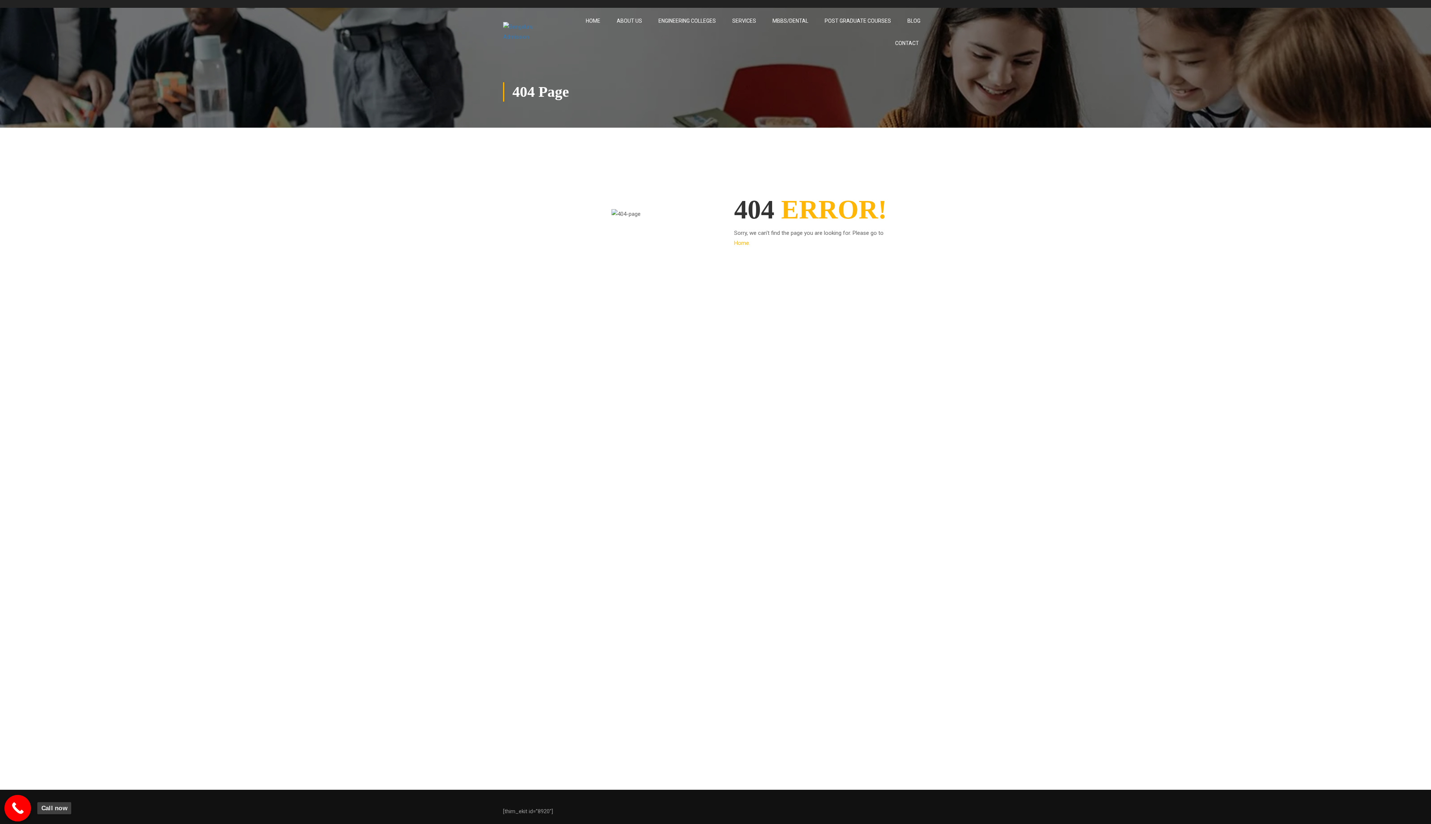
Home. (742, 243)
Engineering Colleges (687, 21)
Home (593, 21)
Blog (913, 21)
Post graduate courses (858, 21)
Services (744, 21)
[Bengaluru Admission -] (531, 32)
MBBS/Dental (790, 21)
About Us (629, 21)
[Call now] (17, 808)
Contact (907, 43)
